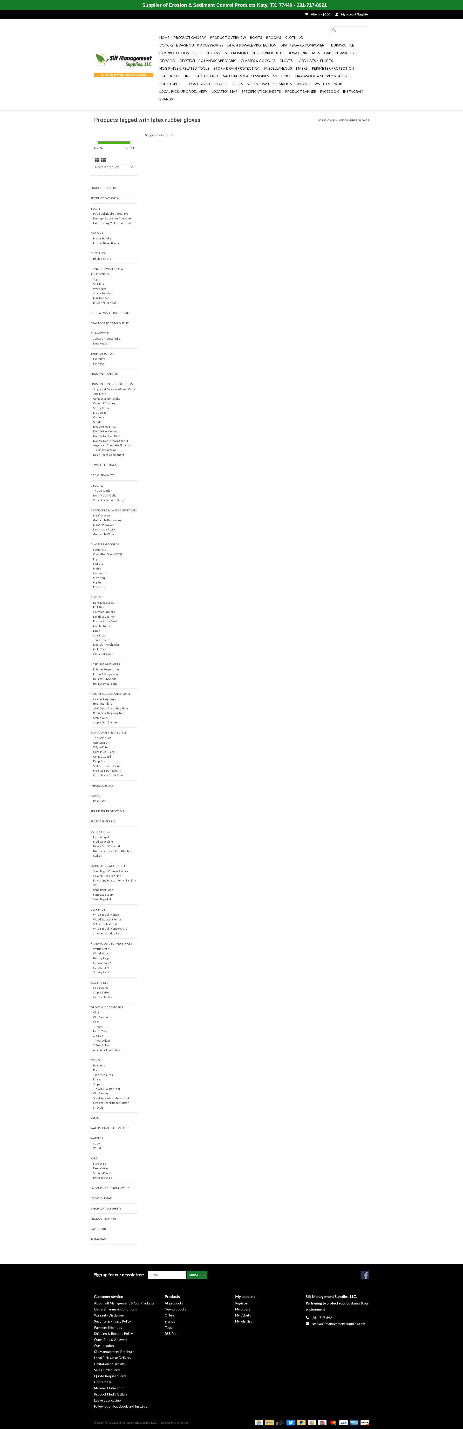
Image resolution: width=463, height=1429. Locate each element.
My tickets (243, 1315)
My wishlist (243, 1321)
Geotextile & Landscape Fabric (208, 61)
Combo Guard (102, 756)
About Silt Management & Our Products (124, 1303)
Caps (96, 1021)
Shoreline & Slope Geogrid (110, 500)
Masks (302, 68)
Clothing (294, 37)
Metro (97, 568)
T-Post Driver (101, 1040)
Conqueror (100, 573)
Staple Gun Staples (105, 722)
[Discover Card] (364, 1422)
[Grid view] (97, 160)
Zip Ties (98, 1035)
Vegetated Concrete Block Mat (112, 445)
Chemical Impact (103, 653)
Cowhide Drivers (104, 611)
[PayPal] (269, 1422)
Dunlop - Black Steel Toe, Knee (112, 218)
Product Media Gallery (111, 1394)
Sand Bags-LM (102, 899)
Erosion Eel (100, 412)
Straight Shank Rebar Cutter (111, 1102)
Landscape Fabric (104, 529)
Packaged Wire (102, 1177)
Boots (256, 37)
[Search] (334, 30)
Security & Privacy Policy (112, 1321)
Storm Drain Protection (236, 68)
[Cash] (311, 1422)
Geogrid (167, 61)
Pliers (97, 1070)
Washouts (99, 288)
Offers (170, 1315)
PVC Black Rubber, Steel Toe (111, 213)
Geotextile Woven (104, 534)
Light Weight (101, 837)
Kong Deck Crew (103, 602)
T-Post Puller (101, 1045)
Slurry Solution (102, 293)
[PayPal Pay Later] (300, 1422)
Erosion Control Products (257, 53)
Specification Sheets (261, 91)
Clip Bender (100, 1017)
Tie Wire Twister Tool (106, 1088)
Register (241, 1303)
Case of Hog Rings (104, 699)
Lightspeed (181, 1422)
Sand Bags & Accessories (246, 76)
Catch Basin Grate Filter (108, 775)
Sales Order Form (107, 1370)
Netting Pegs (101, 958)
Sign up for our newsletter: (119, 1274)
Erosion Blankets (210, 53)
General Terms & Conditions (115, 1309)
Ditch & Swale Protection (251, 45)
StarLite (98, 563)
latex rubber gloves (353, 120)
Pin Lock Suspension (106, 674)
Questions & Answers (111, 1339)
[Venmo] (290, 1422)
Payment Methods (108, 1327)
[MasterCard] (332, 1422)
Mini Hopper (101, 297)
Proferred (99, 587)
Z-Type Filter (101, 747)
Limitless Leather (104, 616)
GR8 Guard (100, 742)
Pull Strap (99, 607)
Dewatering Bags (304, 53)
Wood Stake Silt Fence (107, 919)
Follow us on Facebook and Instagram (122, 1406)
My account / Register (355, 14)
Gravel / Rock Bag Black (107, 875)
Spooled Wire (102, 1173)
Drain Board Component (303, 45)
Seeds (97, 421)
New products (175, 1309)
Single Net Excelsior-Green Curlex (114, 389)
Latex (96, 630)
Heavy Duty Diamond (106, 846)
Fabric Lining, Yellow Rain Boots (112, 223)
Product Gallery (190, 37)
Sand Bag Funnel (103, 889)
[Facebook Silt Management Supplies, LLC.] (365, 1275)
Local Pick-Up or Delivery (183, 91)
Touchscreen (101, 640)
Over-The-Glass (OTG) (107, 554)
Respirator (100, 800)
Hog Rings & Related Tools (184, 68)
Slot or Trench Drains (106, 765)
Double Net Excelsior (106, 435)
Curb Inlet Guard (104, 751)
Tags (331, 120)
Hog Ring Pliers (102, 703)
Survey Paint (101, 967)
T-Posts (98, 1026)
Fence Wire (100, 1168)
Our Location (104, 1345)
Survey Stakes (102, 962)
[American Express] (353, 1422)
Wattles (322, 84)
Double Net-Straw (104, 426)
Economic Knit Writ (105, 621)
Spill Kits (98, 283)
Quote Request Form (110, 1376)
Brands (166, 99)
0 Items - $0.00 (321, 14)
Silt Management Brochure (114, 1352)
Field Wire (99, 1163)
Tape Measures (103, 1074)
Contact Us (102, 1382)
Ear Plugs (99, 363)
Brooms (273, 37)
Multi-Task (99, 649)
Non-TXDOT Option (105, 495)
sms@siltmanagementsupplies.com (338, 1324)
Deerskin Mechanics (106, 644)
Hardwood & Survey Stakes (321, 76)
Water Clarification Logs (286, 84)
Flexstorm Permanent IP (108, 770)
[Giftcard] (321, 1422)
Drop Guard (101, 761)
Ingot (96, 559)
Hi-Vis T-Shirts (102, 258)
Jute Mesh (99, 393)
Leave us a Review (108, 1400)
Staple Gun (100, 717)
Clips (96, 1012)
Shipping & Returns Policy (113, 1333)
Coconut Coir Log (104, 403)
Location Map (224, 91)
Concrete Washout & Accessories (191, 45)
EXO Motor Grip (103, 626)
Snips (96, 1084)
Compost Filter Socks (106, 398)
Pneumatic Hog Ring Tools (109, 712)
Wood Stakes (101, 953)
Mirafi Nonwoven (104, 524)
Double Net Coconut (106, 431)
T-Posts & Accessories (206, 84)
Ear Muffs (99, 358)
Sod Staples (170, 84)
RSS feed (171, 1333)
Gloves (286, 61)
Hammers (99, 1065)
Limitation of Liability (109, 1364)
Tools (237, 84)
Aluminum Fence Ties (106, 1050)
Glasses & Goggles (258, 61)
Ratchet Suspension (106, 669)
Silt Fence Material (105, 924)
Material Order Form (109, 1388)
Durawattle (342, 45)
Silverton (99, 577)
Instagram (353, 91)
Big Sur (97, 582)
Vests (252, 84)
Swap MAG (100, 549)
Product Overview (228, 37)
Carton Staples (102, 997)
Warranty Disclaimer (109, 1315)
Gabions (98, 417)
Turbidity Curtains (104, 449)
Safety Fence (207, 76)
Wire (338, 84)
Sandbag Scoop (103, 894)
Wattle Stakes (102, 948)
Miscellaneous (278, 68)
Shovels (98, 1107)
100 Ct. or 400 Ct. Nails (106, 338)
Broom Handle (102, 238)
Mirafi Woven (101, 515)
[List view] (103, 160)
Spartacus (99, 635)
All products (174, 1303)
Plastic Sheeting (175, 76)
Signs (96, 279)
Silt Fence (282, 76)
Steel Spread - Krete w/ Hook (111, 1098)
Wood (97, 1148)
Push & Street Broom (106, 243)
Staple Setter (101, 992)
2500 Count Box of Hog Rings (111, 708)
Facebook (329, 91)
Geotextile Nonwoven (107, 520)
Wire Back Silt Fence (106, 914)
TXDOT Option (102, 490)
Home (164, 37)
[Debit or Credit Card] (279, 1422)
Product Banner (300, 91)
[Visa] (343, 1422)
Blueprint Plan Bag (104, 302)
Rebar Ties (100, 1031)
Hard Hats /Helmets (315, 61)
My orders (242, 1309)
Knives (97, 1079)
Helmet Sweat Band (105, 683)
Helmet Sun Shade (104, 678)
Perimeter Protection (333, 68)
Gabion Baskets (339, 53)
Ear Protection (174, 53)
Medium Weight (103, 841)
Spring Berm (101, 408)
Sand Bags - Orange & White (111, 871)
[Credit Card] (258, 1422)
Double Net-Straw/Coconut (110, 440)
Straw (96, 1143)
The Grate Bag (102, 737)
